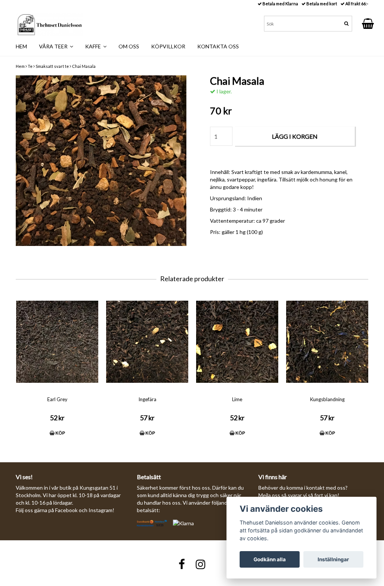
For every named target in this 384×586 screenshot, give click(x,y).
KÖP (60, 433)
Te (30, 66)
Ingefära (147, 399)
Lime (237, 399)
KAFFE (94, 46)
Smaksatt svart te (52, 66)
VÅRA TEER (54, 46)
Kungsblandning (327, 399)
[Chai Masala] (101, 160)
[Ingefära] (147, 341)
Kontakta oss (218, 46)
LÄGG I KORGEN (295, 136)
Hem (20, 66)
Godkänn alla (270, 559)
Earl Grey (57, 399)
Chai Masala (84, 66)
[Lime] (237, 341)
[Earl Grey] (57, 341)
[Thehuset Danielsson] (49, 23)
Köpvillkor (168, 46)
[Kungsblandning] (327, 341)
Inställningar (333, 559)
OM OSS (128, 46)
